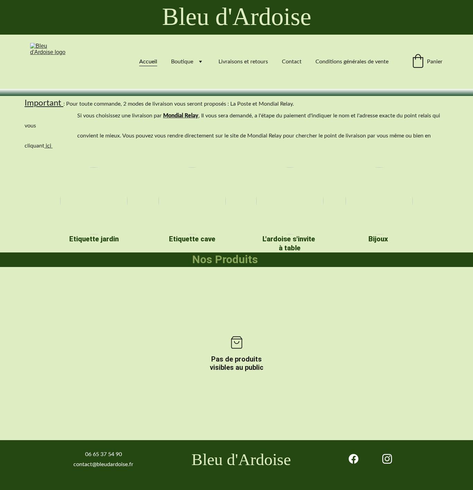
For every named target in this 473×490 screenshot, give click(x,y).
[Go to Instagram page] (387, 459)
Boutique (182, 61)
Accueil (148, 61)
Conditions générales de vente (352, 61)
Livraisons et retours (243, 61)
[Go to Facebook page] (353, 459)
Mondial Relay (180, 115)
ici (48, 146)
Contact (292, 61)
